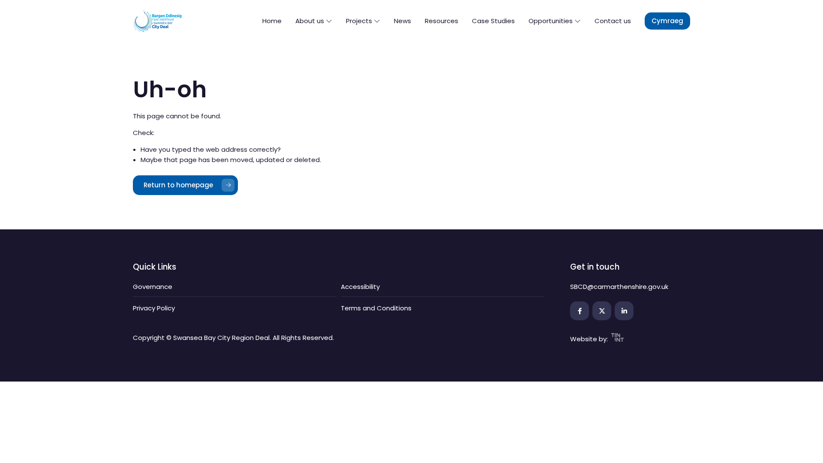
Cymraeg (667, 20)
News (402, 20)
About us (310, 20)
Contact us (613, 20)
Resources (441, 20)
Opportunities (551, 20)
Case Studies (493, 20)
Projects (360, 20)
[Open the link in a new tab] (579, 310)
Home (272, 20)
